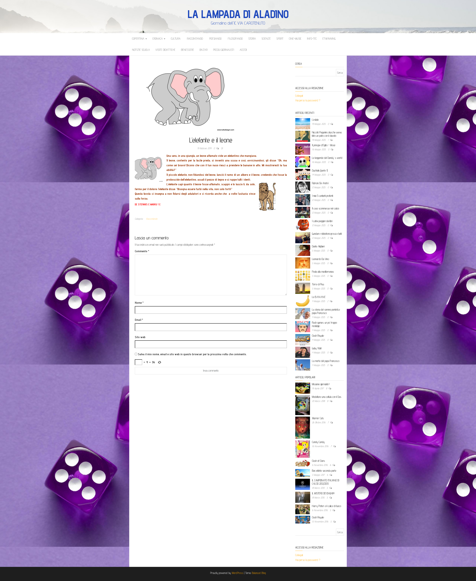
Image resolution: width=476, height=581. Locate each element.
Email (139, 320)
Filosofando (235, 38)
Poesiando (214, 38)
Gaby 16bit (316, 348)
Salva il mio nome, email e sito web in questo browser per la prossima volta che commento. (192, 354)
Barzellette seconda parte (324, 470)
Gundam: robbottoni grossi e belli (327, 233)
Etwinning (329, 38)
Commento (142, 251)
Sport (279, 38)
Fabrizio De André (320, 183)
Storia (252, 38)
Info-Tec (312, 38)
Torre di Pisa (318, 284)
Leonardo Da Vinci (320, 259)
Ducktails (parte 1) (320, 170)
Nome (139, 302)
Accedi (243, 50)
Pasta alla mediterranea (323, 271)
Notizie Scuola (141, 50)
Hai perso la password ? (308, 100)
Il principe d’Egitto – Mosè (323, 145)
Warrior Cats (318, 418)
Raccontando (194, 38)
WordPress (237, 573)
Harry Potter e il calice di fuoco (326, 506)
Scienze (266, 38)
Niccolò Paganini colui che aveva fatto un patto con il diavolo (327, 134)
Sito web (140, 337)
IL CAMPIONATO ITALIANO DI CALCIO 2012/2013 (325, 482)
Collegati (299, 95)
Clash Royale (318, 335)
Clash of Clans (318, 460)
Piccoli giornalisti (223, 50)
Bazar (204, 50)
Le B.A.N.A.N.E (319, 296)
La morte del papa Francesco (325, 360)
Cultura (176, 38)
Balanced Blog (259, 573)
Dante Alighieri (318, 246)
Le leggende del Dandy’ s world (327, 157)
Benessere (187, 50)
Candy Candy (318, 442)
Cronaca (157, 38)
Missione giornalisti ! (321, 384)
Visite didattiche (165, 50)
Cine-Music (295, 38)
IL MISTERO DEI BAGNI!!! (323, 493)
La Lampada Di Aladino (238, 14)
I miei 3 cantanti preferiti (322, 195)
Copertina (138, 38)
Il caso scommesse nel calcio (325, 208)
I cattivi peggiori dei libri (322, 221)
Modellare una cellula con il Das (326, 396)
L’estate (315, 119)
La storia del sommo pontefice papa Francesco (326, 311)
